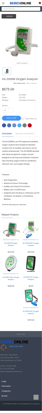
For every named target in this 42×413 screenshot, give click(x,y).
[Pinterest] (30, 125)
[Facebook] (4, 125)
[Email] (9, 125)
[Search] (37, 9)
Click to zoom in (22, 63)
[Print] (14, 125)
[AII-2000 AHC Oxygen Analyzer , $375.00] (31, 297)
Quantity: (5, 105)
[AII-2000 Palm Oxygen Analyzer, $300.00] (11, 263)
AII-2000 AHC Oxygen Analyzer (31, 312)
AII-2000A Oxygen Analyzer (11, 244)
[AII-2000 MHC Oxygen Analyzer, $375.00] (31, 229)
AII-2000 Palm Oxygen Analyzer (11, 278)
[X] (19, 125)
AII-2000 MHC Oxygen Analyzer (31, 244)
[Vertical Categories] (5, 3)
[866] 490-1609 (16, 346)
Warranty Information (24, 133)
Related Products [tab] (10, 214)
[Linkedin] (25, 125)
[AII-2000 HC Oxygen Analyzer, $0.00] (31, 263)
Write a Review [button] (31, 83)
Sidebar (9, 16)
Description (7, 133)
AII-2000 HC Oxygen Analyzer (31, 278)
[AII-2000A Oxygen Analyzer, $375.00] (11, 229)
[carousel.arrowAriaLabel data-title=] (36, 397)
